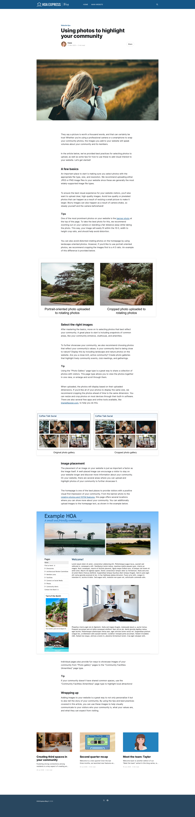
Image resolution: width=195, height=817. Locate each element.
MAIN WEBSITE (97, 4)
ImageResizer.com (69, 403)
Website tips (65, 25)
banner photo (123, 218)
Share (130, 44)
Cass (70, 43)
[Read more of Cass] (64, 44)
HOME (85, 4)
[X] (104, 800)
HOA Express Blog (42, 801)
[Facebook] (107, 800)
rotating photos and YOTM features (78, 497)
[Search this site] (157, 4)
